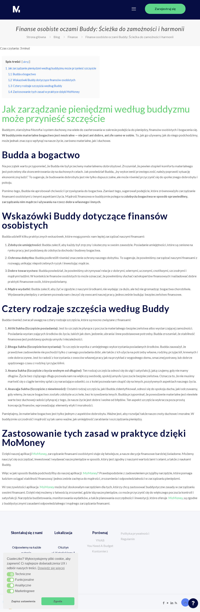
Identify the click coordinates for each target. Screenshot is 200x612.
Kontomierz (100, 551)
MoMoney (39, 453)
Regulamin (128, 539)
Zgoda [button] (58, 601)
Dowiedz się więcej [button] (51, 568)
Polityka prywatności (135, 533)
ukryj (26, 61)
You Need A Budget (100, 546)
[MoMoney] (16, 9)
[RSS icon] (175, 603)
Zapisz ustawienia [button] (23, 601)
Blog (57, 37)
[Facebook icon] (163, 603)
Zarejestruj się (165, 9)
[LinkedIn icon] (171, 603)
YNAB (100, 540)
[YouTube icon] (167, 603)
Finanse (73, 37)
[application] (193, 604)
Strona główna (36, 37)
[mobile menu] (133, 8)
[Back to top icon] (185, 602)
